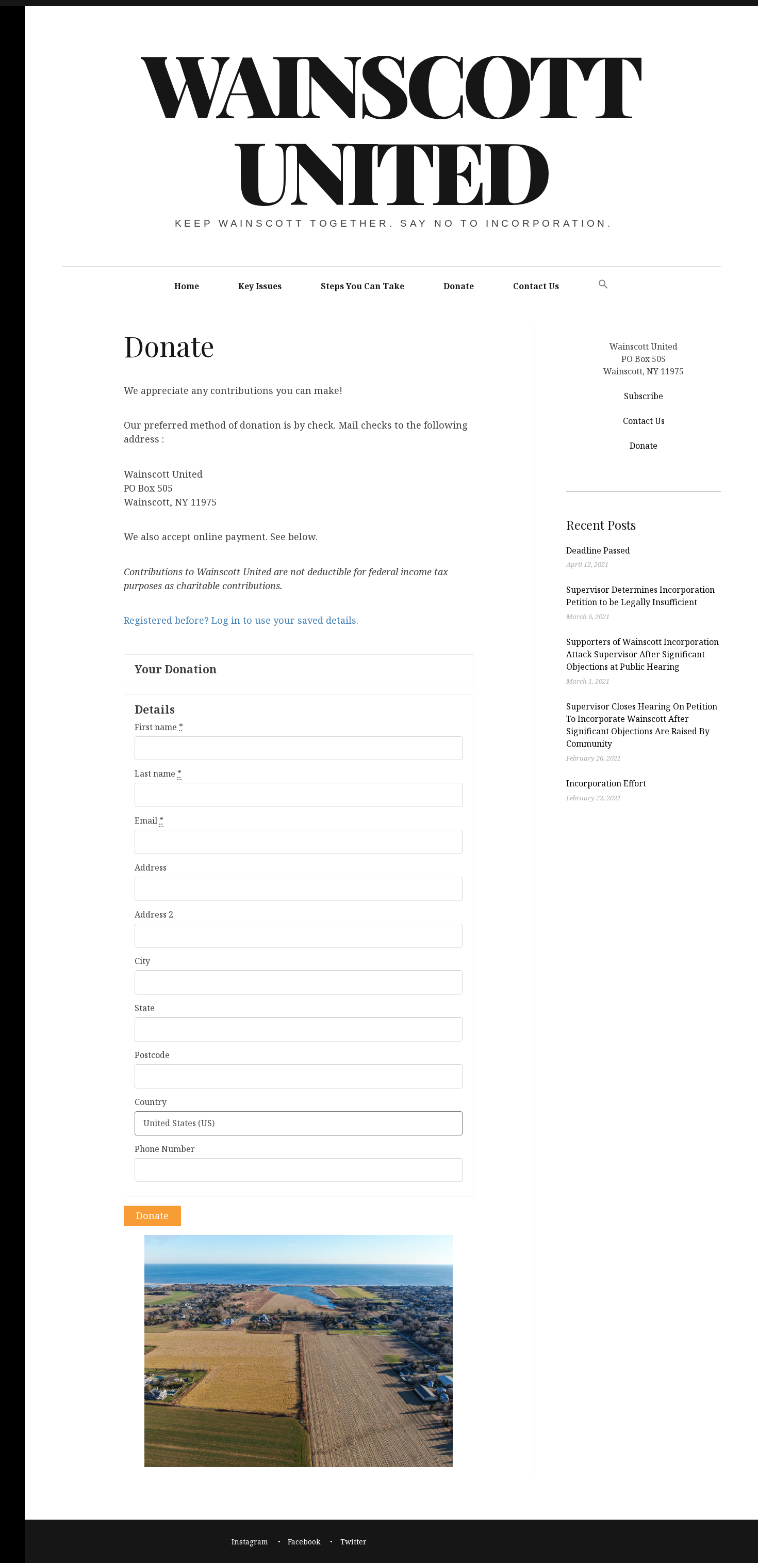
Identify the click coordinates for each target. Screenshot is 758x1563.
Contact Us (536, 286)
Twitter (353, 1541)
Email (149, 820)
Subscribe (643, 395)
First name (159, 727)
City (142, 961)
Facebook (304, 1541)
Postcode (152, 1055)
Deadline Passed (598, 550)
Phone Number (165, 1149)
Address (151, 867)
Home (186, 286)
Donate (458, 286)
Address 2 (154, 914)
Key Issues (260, 286)
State (145, 1008)
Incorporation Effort (606, 783)
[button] (603, 284)
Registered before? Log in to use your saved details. (241, 620)
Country (151, 1102)
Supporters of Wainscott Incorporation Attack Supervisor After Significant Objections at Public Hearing (642, 654)
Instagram (250, 1541)
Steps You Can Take (362, 286)
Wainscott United (390, 126)
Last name (158, 773)
